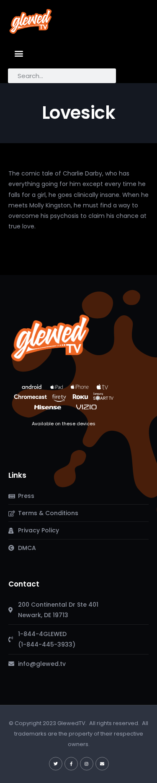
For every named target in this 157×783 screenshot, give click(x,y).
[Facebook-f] (71, 763)
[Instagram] (86, 763)
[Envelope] (102, 763)
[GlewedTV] (50, 337)
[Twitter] (55, 763)
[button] (19, 53)
